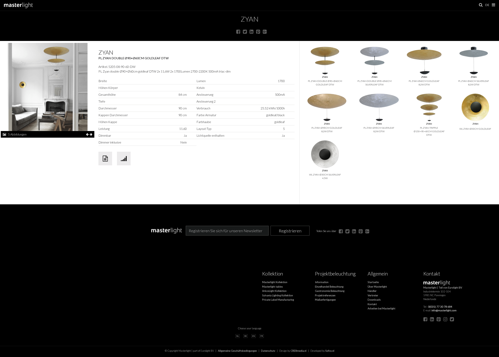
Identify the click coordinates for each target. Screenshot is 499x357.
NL (237, 336)
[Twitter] (245, 31)
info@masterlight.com (444, 310)
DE (487, 5)
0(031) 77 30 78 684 (440, 306)
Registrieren (290, 230)
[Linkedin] (252, 31)
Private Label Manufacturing (278, 299)
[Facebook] (238, 31)
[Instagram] (445, 319)
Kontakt (372, 304)
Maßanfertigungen (325, 299)
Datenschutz (268, 350)
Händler (372, 290)
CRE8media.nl (298, 350)
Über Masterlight (377, 286)
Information (321, 282)
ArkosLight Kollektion (274, 290)
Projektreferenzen (325, 295)
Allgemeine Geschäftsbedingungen (237, 350)
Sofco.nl (329, 350)
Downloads (374, 299)
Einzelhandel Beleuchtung (329, 286)
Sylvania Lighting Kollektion (277, 295)
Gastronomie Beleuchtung (329, 290)
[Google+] (265, 31)
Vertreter (373, 295)
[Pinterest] (258, 31)
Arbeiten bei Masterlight (381, 308)
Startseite (373, 282)
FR (261, 336)
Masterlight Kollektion (274, 282)
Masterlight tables (272, 286)
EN (253, 336)
